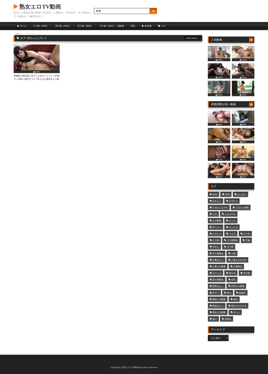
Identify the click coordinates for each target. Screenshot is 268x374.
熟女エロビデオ (238, 305)
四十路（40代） (63, 26)
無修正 (242, 292)
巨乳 (133, 26)
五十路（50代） (85, 26)
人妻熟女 (237, 266)
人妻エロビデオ (238, 260)
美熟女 (228, 319)
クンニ (232, 220)
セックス (233, 227)
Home (18, 33)
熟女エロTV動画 (39, 7)
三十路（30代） (41, 26)
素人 (214, 319)
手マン (215, 292)
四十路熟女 (217, 279)
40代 (227, 194)
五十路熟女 (217, 253)
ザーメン (216, 227)
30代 (214, 194)
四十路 (246, 273)
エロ (214, 214)
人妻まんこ (217, 260)
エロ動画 (216, 220)
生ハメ (236, 312)
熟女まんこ (217, 305)
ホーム (23, 26)
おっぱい (241, 194)
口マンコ (216, 273)
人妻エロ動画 (219, 266)
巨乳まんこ (217, 286)
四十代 (232, 273)
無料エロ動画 (219, 299)
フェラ (232, 233)
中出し (215, 246)
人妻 (233, 253)
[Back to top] (258, 365)
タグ (163, 26)
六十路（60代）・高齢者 (112, 26)
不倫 (248, 240)
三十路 (215, 240)
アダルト (233, 201)
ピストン (216, 233)
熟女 (235, 299)
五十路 (230, 246)
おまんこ (216, 201)
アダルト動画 (242, 207)
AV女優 (147, 26)
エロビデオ (230, 214)
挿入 (229, 292)
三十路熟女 (232, 240)
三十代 (246, 233)
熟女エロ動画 (219, 312)
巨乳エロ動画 (237, 286)
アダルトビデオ (220, 207)
